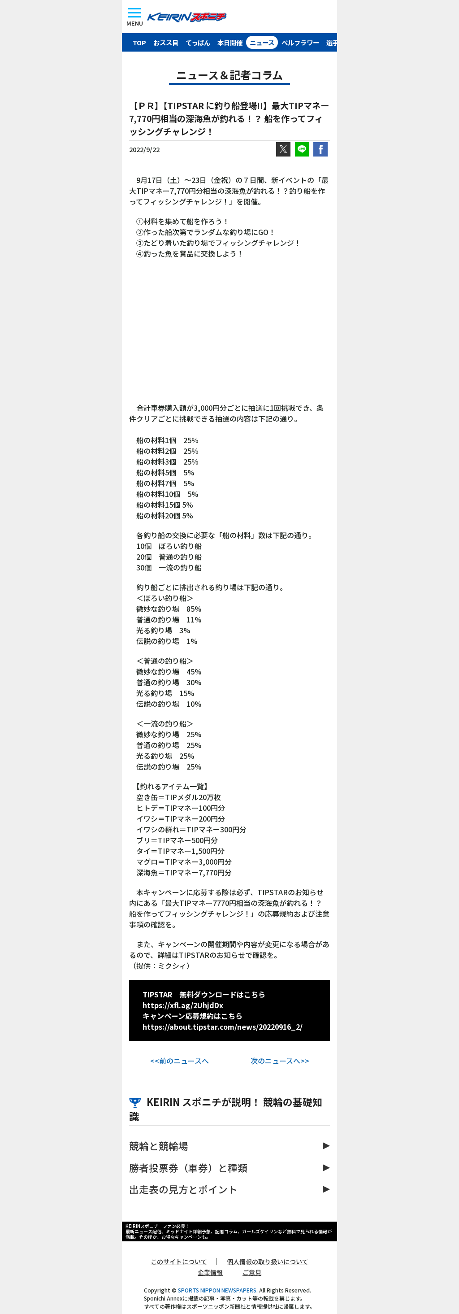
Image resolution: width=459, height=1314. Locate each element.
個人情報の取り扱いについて (267, 1261)
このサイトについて (179, 1261)
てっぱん (198, 42)
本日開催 (229, 42)
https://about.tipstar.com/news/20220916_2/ (223, 1026)
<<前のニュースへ (179, 1060)
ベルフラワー (300, 42)
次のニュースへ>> (280, 1060)
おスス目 (165, 42)
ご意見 (251, 1272)
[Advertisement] (229, 335)
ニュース (262, 42)
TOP (139, 42)
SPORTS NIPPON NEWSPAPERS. (218, 1290)
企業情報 (210, 1272)
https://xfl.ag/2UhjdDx (183, 1005)
